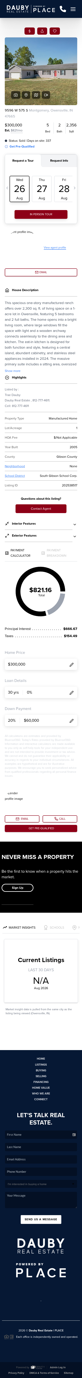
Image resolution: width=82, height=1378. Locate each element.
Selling (41, 1076)
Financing (41, 1082)
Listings (41, 1064)
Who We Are (41, 1093)
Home (41, 1058)
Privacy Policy (16, 1373)
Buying (41, 1070)
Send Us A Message (41, 1219)
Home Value (41, 1087)
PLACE (59, 1330)
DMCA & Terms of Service (44, 1373)
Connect (41, 1099)
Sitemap (68, 1373)
